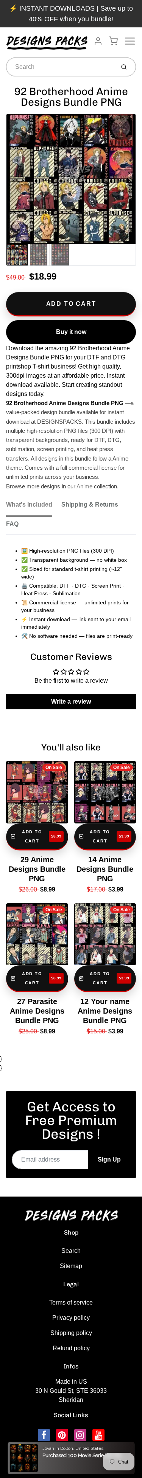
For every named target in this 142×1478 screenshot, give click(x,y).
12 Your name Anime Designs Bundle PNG (105, 1011)
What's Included (29, 504)
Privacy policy (71, 1317)
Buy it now (71, 332)
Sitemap (71, 1266)
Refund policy (71, 1348)
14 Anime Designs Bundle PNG (104, 869)
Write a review (71, 701)
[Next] (129, 182)
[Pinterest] (62, 1435)
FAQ (12, 524)
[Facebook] (44, 1435)
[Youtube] (98, 1435)
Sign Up (109, 1159)
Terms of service (71, 1302)
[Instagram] (80, 1435)
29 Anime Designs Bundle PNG (37, 869)
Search (71, 1251)
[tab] (33, 507)
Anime (84, 486)
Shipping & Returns (89, 504)
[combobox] (60, 66)
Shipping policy (71, 1333)
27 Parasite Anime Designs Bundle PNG (37, 1011)
